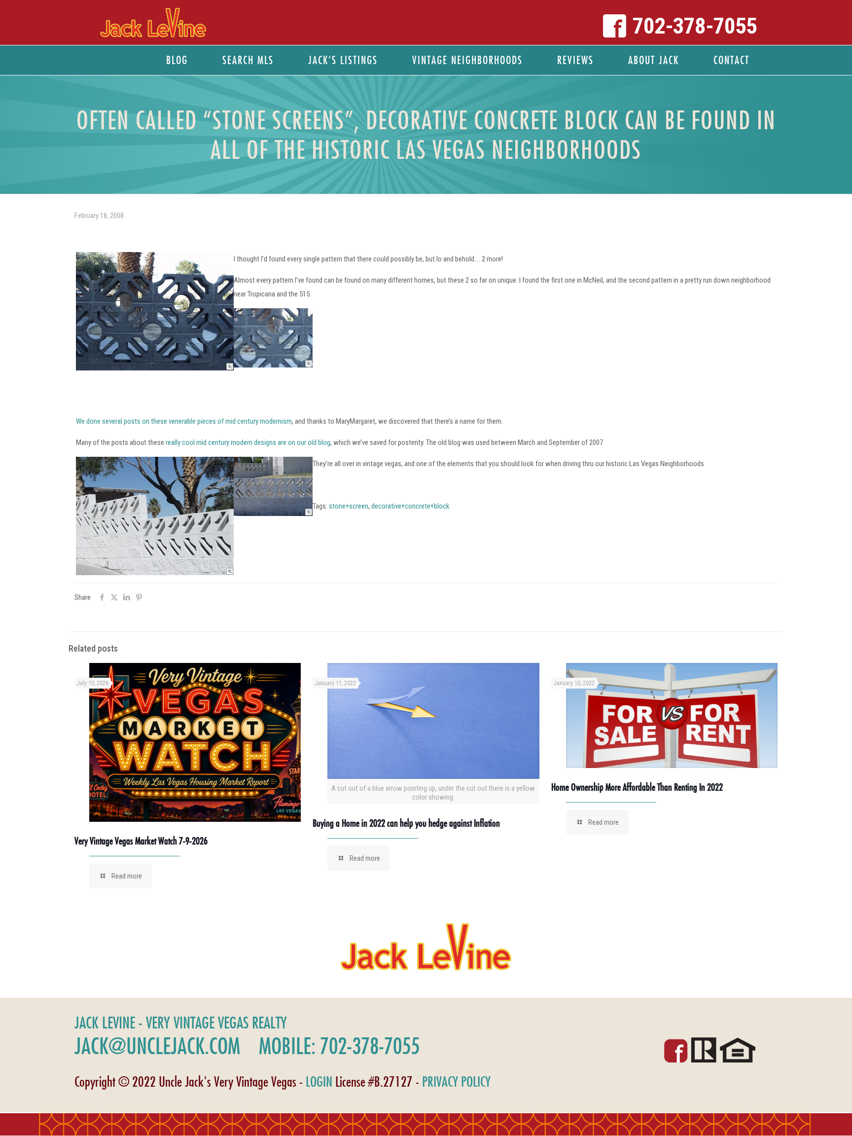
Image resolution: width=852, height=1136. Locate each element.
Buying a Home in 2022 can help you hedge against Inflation (406, 823)
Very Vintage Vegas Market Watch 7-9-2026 (141, 841)
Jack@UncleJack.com (157, 1046)
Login (319, 1081)
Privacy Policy (456, 1081)
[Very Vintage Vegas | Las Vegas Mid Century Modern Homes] (153, 22)
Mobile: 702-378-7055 (339, 1046)
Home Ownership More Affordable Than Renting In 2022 (637, 787)
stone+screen (348, 506)
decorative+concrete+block (410, 506)
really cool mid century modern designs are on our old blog (248, 442)
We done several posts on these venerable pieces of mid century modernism (184, 421)
